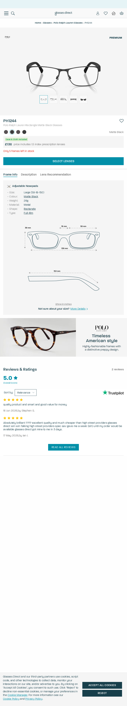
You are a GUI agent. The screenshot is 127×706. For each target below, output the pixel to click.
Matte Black (45, 125)
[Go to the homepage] (63, 13)
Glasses (57, 125)
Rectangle (31, 125)
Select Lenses (64, 161)
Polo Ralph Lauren (14, 125)
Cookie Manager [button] (17, 695)
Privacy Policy (33, 698)
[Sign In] (98, 13)
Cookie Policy (11, 698)
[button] (121, 121)
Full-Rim (28, 213)
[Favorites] (106, 13)
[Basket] (121, 13)
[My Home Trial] (114, 13)
